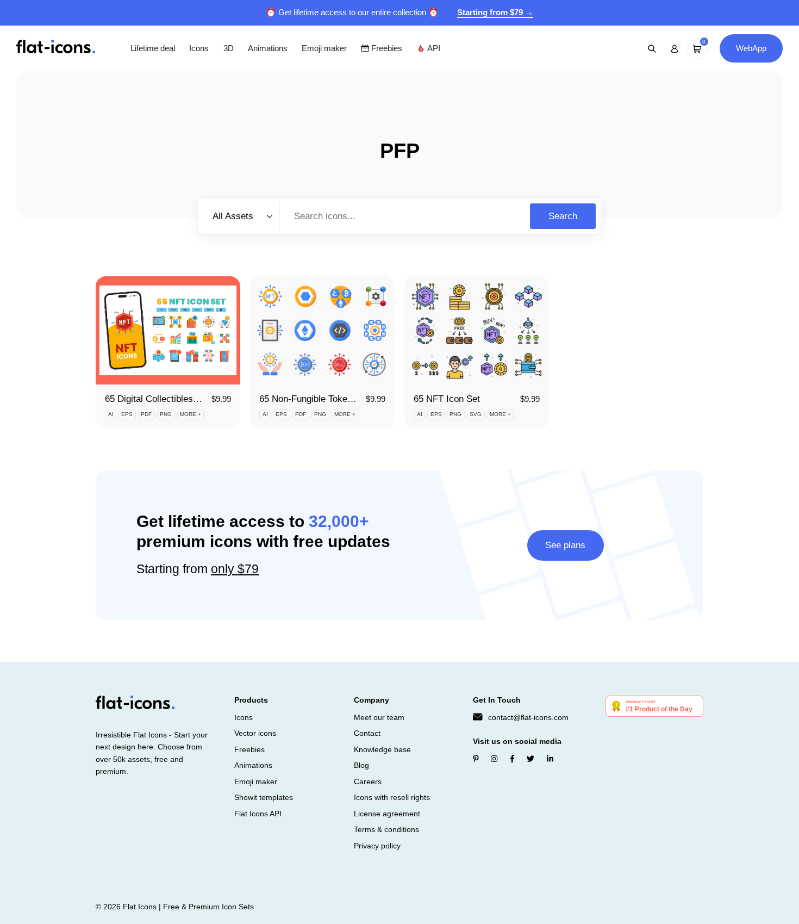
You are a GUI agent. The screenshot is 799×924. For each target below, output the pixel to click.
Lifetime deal (152, 48)
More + (190, 414)
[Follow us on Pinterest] (476, 758)
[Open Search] (652, 48)
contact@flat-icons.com (528, 717)
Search (562, 216)
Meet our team (379, 717)
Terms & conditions (386, 829)
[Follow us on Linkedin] (550, 758)
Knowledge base (382, 749)
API (432, 48)
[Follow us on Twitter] (530, 758)
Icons (199, 48)
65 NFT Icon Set (447, 399)
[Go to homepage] (55, 47)
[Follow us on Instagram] (494, 758)
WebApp (751, 48)
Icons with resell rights (392, 797)
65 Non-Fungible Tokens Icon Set (326, 399)
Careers (368, 781)
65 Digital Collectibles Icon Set (167, 399)
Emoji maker (324, 48)
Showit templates (263, 797)
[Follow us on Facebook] (512, 758)
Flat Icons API (258, 813)
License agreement (387, 813)
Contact (367, 733)
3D (228, 48)
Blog (361, 765)
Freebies (385, 48)
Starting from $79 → (495, 12)
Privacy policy (377, 845)
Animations (268, 48)
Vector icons (255, 733)
